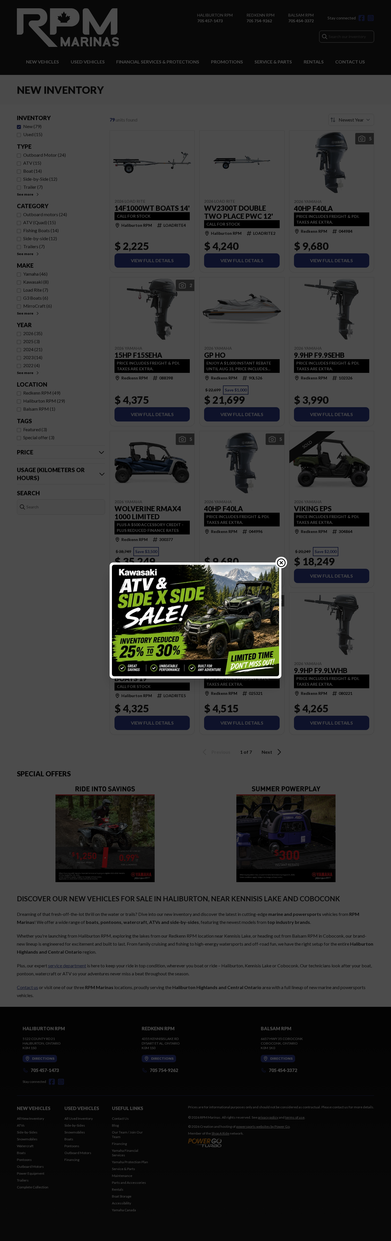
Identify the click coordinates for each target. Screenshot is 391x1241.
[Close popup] (281, 562)
